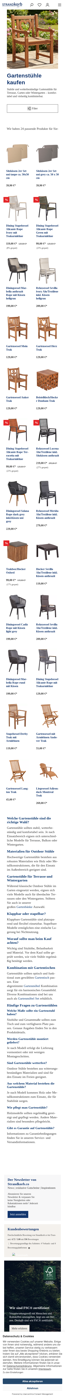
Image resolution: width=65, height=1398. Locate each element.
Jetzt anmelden (18, 1214)
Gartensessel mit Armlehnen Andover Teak (46, 737)
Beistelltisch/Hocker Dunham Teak (47, 399)
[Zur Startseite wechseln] (6, 4)
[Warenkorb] (53, 3)
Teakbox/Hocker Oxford (16, 571)
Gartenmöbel (32, 986)
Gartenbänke (24, 907)
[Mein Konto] (47, 5)
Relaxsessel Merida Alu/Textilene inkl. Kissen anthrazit (47, 514)
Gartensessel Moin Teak (17, 348)
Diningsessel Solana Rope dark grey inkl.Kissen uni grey (17, 516)
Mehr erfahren (19, 1328)
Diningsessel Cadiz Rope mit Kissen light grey (17, 628)
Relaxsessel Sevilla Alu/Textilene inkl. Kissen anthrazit (47, 628)
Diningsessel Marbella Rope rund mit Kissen (16, 683)
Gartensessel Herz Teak (46, 348)
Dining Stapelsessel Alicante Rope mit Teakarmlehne (47, 683)
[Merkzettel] (40, 5)
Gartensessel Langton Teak (17, 790)
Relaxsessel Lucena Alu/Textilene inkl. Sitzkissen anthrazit (47, 452)
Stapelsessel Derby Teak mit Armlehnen (17, 737)
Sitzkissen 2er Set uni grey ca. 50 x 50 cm (47, 174)
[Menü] (60, 5)
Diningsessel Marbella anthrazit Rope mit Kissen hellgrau (16, 293)
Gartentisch (42, 977)
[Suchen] (32, 5)
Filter (34, 108)
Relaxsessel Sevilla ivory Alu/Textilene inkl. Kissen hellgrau (47, 293)
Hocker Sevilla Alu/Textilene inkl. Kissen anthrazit (47, 573)
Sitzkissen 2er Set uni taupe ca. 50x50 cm (17, 174)
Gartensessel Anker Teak (17, 399)
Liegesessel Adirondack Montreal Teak (47, 792)
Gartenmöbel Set (28, 998)
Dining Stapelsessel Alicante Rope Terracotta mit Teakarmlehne (17, 453)
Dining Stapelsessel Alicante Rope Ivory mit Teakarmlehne (17, 231)
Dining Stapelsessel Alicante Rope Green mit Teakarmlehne (47, 231)
